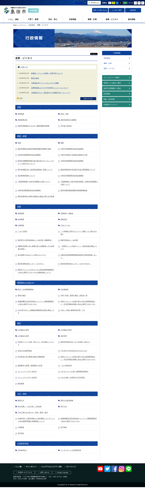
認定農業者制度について (26, 175)
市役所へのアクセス (25, 472)
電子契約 (64, 427)
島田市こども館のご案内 (112, 83)
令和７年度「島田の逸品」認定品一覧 (74, 295)
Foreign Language (62, 472)
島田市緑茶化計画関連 (68, 120)
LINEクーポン (66, 225)
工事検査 (21, 427)
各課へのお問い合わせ (100, 10)
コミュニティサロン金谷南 (27, 377)
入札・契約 (22, 394)
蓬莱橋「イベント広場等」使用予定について (47, 73)
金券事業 (21, 219)
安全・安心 (52, 19)
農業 (62, 143)
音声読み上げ (95, 2)
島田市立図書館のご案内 (112, 88)
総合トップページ (19, 25)
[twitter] (107, 471)
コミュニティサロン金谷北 (27, 371)
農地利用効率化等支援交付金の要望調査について (78, 169)
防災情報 (107, 94)
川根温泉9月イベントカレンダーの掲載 (45, 83)
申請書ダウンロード (111, 104)
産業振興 (21, 213)
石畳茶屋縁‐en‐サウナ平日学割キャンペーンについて (49, 88)
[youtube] (100, 471)
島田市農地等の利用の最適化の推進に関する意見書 (36, 196)
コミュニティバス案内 (111, 77)
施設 (19, 323)
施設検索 (133, 10)
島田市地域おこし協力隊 (69, 240)
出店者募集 (64, 289)
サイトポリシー (31, 466)
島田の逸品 (35, 78)
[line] (128, 471)
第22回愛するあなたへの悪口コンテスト (32, 255)
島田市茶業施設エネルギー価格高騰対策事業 (33, 126)
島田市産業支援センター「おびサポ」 (31, 264)
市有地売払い (22, 450)
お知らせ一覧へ (88, 98)
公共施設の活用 (23, 336)
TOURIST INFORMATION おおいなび (74, 351)
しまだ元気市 (22, 231)
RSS (21, 98)
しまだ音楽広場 (66, 365)
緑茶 (125, 3)
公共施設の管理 (23, 330)
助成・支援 (64, 114)
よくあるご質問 (116, 10)
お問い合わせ (44, 472)
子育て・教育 (33, 19)
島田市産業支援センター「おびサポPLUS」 (76, 264)
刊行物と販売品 (66, 126)
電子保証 (21, 433)
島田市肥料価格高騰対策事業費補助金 (74, 190)
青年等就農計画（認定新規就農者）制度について (35, 169)
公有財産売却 (22, 444)
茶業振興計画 (22, 120)
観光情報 (131, 19)
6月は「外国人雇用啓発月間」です (73, 310)
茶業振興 (21, 114)
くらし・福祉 (13, 19)
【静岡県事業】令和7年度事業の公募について (34, 181)
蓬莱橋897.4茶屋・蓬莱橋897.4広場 (30, 365)
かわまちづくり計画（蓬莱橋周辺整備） (75, 371)
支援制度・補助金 (67, 213)
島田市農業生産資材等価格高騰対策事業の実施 (34, 149)
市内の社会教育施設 (25, 351)
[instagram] (121, 471)
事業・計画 (92, 19)
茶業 (19, 107)
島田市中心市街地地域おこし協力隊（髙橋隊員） (35, 240)
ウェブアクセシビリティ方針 (51, 466)
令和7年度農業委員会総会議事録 (72, 149)
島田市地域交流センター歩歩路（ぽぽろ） (76, 342)
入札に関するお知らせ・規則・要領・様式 (33, 412)
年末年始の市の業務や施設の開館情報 (31, 357)
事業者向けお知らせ (25, 283)
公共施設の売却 (66, 330)
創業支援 (64, 219)
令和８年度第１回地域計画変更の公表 (74, 155)
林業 (19, 143)
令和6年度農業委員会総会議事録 (72, 161)
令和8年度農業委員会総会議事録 (29, 155)
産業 (19, 207)
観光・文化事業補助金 (26, 289)
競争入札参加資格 (67, 400)
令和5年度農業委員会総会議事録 (72, 175)
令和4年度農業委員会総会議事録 (29, 190)
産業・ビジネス (112, 19)
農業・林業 (22, 136)
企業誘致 (21, 225)
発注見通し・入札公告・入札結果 (29, 406)
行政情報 (31, 25)
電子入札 (64, 406)
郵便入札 (21, 400)
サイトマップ (71, 466)
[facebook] (114, 471)
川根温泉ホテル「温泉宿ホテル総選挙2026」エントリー (51, 93)
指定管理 (64, 336)
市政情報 (72, 19)
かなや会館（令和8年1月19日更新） (73, 377)
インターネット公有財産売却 (71, 450)
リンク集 (18, 466)
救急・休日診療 (109, 99)
